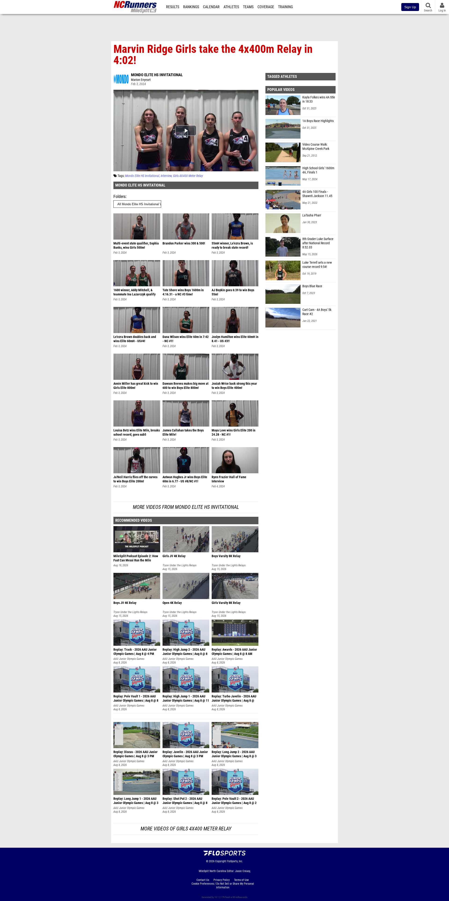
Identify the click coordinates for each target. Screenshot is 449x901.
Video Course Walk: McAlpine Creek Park (315, 147)
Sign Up (410, 7)
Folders (119, 196)
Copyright (220, 861)
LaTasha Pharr (311, 215)
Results (172, 7)
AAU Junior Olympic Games (128, 658)
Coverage (265, 7)
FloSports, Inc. (235, 861)
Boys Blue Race (312, 286)
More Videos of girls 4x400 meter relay (186, 829)
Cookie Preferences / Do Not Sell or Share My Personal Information (223, 885)
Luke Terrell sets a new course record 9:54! (317, 265)
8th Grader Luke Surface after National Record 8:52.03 (317, 243)
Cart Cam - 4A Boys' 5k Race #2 (316, 312)
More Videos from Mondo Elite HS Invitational (186, 507)
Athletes (231, 7)
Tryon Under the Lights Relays (179, 565)
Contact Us (202, 880)
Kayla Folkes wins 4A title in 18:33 (318, 99)
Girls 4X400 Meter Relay (188, 176)
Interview (166, 176)
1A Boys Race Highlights (318, 121)
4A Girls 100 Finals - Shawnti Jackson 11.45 (317, 194)
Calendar (211, 7)
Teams (248, 7)
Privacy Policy (222, 880)
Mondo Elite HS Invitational (157, 74)
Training (285, 7)
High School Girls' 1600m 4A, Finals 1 (318, 170)
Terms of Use (241, 880)
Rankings (191, 7)
